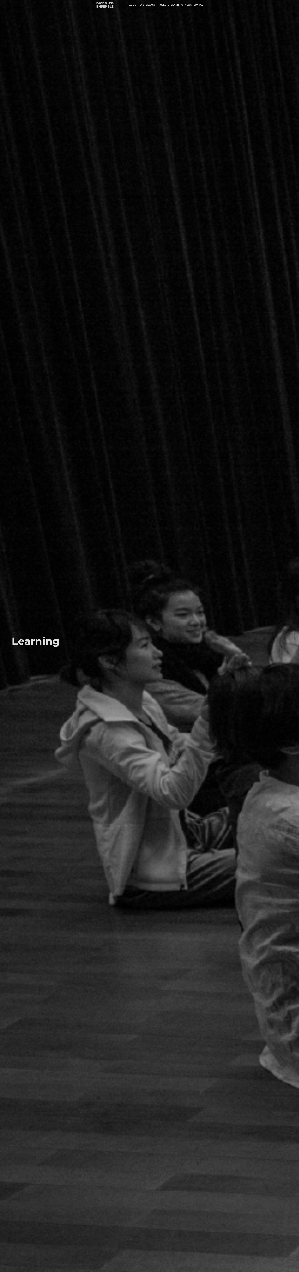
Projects (163, 5)
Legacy (150, 5)
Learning (177, 5)
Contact (199, 5)
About (133, 5)
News (188, 5)
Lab (141, 5)
